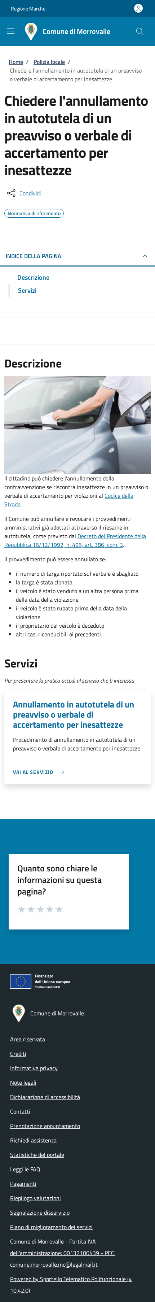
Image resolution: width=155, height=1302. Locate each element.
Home (16, 61)
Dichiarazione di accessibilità (45, 1097)
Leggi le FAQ (25, 1169)
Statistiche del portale (37, 1154)
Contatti (20, 1111)
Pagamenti (23, 1183)
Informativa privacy (34, 1068)
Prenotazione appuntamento (45, 1126)
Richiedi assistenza (33, 1140)
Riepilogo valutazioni (35, 1198)
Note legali (23, 1082)
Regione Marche (28, 8)
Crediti (18, 1053)
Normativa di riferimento (34, 212)
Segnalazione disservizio (40, 1212)
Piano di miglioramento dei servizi (51, 1227)
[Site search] (140, 31)
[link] (40, 772)
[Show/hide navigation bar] (10, 31)
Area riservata (27, 1039)
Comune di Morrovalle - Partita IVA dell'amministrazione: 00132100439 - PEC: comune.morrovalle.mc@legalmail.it (62, 1253)
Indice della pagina (33, 256)
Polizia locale (49, 61)
